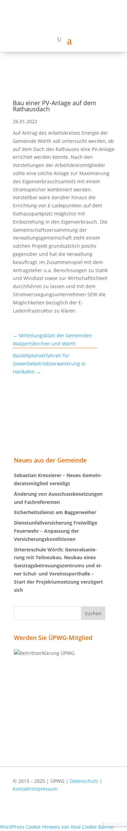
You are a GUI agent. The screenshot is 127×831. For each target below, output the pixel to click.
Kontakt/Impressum (35, 789)
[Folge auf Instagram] (106, 811)
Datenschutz (84, 781)
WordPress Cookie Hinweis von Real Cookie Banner (57, 827)
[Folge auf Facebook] (86, 811)
